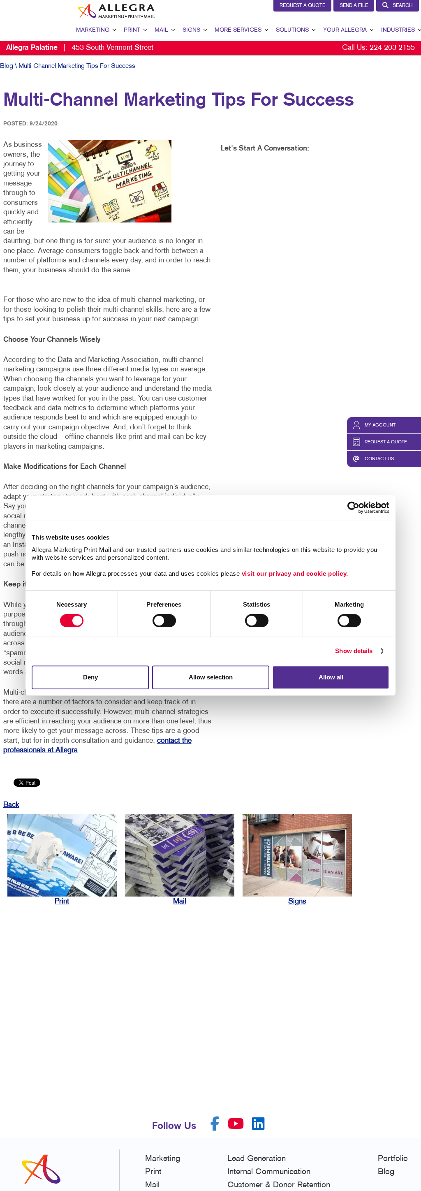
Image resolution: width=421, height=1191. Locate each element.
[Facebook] (215, 1123)
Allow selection (211, 677)
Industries (398, 30)
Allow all (331, 677)
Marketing (92, 30)
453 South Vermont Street (79, 47)
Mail (161, 30)
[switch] (164, 620)
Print (132, 30)
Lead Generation (256, 1159)
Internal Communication (268, 1172)
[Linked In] (258, 1123)
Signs (191, 30)
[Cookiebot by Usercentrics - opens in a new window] (353, 507)
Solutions (292, 30)
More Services (238, 30)
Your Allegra (345, 30)
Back (11, 805)
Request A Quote (302, 5)
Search (403, 5)
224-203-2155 (392, 47)
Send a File (354, 5)
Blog (6, 66)
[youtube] (236, 1123)
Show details (353, 650)
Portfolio (393, 1159)
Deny (90, 677)
